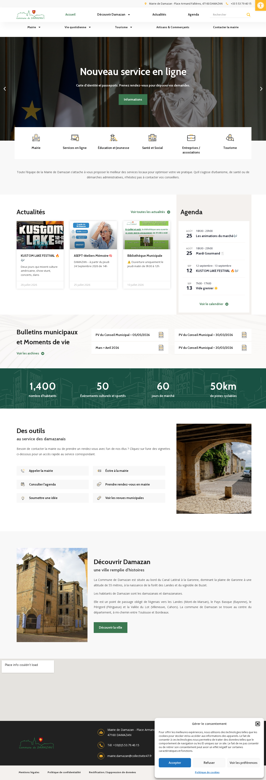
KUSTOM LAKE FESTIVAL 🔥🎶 (217, 271)
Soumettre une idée (43, 498)
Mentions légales (29, 772)
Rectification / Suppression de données (112, 772)
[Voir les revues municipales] (99, 498)
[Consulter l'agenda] (23, 484)
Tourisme (121, 27)
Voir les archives (28, 353)
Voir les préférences (243, 763)
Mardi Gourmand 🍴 (210, 253)
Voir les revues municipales (124, 498)
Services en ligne (75, 148)
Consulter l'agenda (42, 484)
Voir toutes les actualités (148, 212)
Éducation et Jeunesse (113, 148)
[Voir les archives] (42, 353)
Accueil (70, 14)
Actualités (159, 14)
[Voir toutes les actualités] (168, 212)
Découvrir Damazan (111, 14)
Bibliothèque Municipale (144, 256)
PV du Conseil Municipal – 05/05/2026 (123, 335)
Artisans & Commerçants (172, 27)
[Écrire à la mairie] (99, 471)
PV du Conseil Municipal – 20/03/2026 (206, 348)
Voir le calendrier (211, 304)
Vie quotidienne (75, 27)
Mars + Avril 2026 (107, 348)
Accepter (175, 763)
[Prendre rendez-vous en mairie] (99, 484)
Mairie (31, 27)
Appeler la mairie (41, 471)
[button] (260, 5)
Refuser (209, 763)
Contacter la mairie (226, 27)
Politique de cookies (207, 772)
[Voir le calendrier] (226, 304)
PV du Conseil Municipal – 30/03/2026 (206, 335)
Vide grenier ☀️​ (207, 288)
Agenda (193, 14)
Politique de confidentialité (64, 772)
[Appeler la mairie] (23, 471)
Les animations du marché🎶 (216, 236)
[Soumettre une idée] (23, 498)
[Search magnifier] (248, 15)
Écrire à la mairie (116, 471)
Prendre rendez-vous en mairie (127, 484)
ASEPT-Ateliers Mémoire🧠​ (93, 256)
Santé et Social (152, 148)
